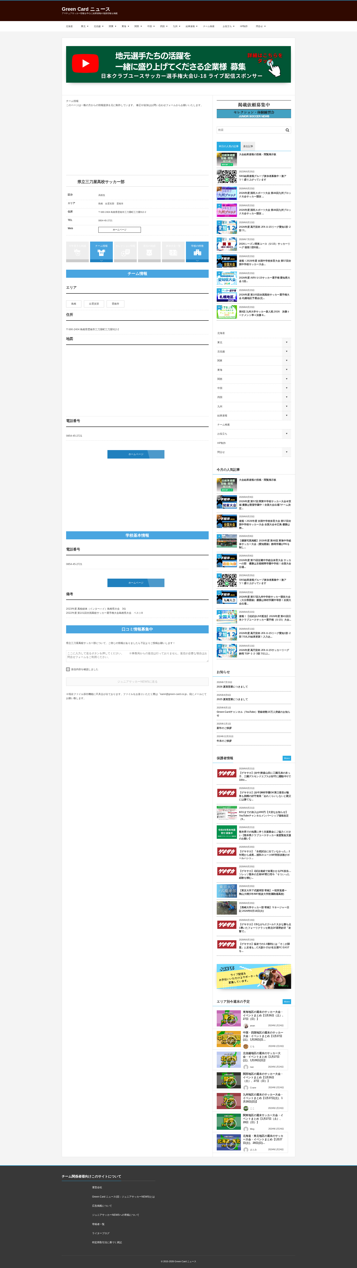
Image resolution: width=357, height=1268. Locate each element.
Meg (252, 1129)
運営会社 (97, 1187)
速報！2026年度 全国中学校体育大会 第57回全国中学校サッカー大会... (265, 262)
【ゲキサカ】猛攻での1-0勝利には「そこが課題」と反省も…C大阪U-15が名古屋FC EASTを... (264, 947)
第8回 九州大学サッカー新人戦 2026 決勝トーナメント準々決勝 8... (264, 313)
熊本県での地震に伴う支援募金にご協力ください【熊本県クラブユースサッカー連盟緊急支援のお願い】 (265, 835)
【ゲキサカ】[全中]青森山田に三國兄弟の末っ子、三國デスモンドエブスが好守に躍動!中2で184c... (265, 776)
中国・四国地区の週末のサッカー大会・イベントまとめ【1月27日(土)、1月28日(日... (263, 1036)
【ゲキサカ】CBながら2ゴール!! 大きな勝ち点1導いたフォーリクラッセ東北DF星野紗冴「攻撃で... (265, 928)
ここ (252, 1108)
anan (252, 1025)
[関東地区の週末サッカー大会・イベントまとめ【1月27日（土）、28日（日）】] (229, 1122)
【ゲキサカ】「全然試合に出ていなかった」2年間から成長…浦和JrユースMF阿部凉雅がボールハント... (264, 855)
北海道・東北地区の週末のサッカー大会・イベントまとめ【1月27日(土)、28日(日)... (263, 1139)
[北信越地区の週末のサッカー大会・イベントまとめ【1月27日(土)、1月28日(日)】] (229, 1060)
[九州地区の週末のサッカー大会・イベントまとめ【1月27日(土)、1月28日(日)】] (229, 1101)
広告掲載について (102, 1205)
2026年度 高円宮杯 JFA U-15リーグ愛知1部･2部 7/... (265, 228)
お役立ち (227, 26)
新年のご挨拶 (224, 728)
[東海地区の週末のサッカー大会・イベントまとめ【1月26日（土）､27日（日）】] (229, 1018)
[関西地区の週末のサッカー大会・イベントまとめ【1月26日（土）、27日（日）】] (229, 1080)
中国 (149, 26)
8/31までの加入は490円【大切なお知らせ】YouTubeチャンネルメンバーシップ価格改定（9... (264, 816)
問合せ (259, 26)
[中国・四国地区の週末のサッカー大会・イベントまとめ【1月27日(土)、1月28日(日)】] (229, 1039)
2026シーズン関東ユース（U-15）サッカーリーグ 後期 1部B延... (264, 245)
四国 (162, 26)
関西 (136, 26)
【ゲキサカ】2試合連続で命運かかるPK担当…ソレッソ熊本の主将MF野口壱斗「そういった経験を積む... (265, 874)
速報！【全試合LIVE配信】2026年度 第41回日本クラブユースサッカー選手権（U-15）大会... (265, 618)
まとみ (253, 1149)
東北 (83, 26)
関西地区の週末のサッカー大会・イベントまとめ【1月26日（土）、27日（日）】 (263, 1077)
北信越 (97, 26)
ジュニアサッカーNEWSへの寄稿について (115, 1214)
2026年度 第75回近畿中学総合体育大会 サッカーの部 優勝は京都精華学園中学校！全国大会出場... (265, 564)
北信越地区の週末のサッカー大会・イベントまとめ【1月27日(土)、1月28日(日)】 (262, 1057)
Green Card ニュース (86, 9)
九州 (175, 26)
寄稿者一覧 (98, 1224)
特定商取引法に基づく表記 (107, 1242)
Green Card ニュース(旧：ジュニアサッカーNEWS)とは (123, 1196)
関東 (111, 26)
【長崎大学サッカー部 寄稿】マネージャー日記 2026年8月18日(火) (264, 909)
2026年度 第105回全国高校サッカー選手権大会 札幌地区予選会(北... (264, 296)
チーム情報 (101, 245)
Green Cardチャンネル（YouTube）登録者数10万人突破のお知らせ (253, 713)
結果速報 (190, 26)
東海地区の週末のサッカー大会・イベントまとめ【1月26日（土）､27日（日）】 (263, 1015)
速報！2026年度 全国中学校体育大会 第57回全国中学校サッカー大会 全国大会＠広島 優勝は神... (265, 524)
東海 (124, 26)
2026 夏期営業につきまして (232, 686)
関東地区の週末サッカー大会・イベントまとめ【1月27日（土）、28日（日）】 (263, 1119)
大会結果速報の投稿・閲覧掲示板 (257, 154)
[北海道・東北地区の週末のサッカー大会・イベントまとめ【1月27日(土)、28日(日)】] (229, 1142)
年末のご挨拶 (224, 740)
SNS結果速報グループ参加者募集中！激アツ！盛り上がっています (262, 178)
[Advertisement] (137, 141)
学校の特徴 (197, 245)
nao (252, 1067)
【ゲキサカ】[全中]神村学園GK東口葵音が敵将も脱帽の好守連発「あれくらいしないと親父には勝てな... (265, 796)
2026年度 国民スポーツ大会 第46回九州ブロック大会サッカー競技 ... (265, 195)
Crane (253, 1087)
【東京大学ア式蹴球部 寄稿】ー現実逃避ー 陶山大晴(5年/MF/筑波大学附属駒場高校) (264, 892)
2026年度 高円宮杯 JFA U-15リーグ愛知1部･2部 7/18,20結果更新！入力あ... (265, 635)
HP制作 (244, 26)
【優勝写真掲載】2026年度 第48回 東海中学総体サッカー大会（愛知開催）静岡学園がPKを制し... (265, 544)
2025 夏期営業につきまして (232, 699)
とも (252, 1046)
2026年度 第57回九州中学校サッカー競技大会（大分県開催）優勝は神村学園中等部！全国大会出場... (265, 600)
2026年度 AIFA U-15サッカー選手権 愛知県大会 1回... (264, 279)
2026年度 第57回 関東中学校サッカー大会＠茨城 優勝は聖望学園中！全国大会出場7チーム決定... (265, 505)
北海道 (69, 26)
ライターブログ (100, 1233)
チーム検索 (208, 26)
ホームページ (119, 229)
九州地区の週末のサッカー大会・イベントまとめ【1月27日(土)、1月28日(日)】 (263, 1098)
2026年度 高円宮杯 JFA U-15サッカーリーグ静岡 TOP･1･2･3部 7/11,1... (264, 652)
